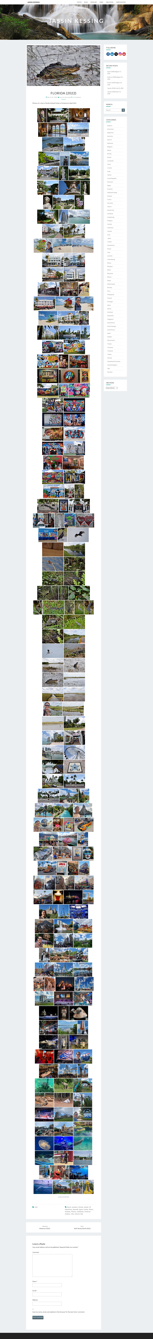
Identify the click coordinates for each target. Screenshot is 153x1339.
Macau (109, 263)
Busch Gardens (72, 1207)
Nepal (109, 280)
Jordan (109, 242)
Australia (110, 136)
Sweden (109, 337)
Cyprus (109, 175)
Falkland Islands (112, 192)
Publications (109, 2)
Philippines (110, 294)
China (109, 164)
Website (35, 1300)
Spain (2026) (111, 71)
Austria (109, 140)
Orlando (67, 1212)
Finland (109, 196)
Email (34, 1291)
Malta (109, 270)
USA (36, 1207)
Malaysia (110, 266)
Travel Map (93, 2)
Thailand (110, 351)
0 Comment (77, 97)
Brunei (109, 157)
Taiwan (109, 344)
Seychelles (110, 316)
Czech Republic (112, 178)
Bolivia (109, 154)
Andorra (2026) (111, 77)
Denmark (110, 182)
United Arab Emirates (113, 361)
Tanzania (110, 347)
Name (34, 1281)
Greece (109, 206)
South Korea (111, 330)
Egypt (109, 185)
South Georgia (111, 326)
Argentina (110, 132)
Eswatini (110, 189)
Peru (108, 291)
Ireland (109, 231)
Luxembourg (111, 259)
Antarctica (110, 129)
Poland (109, 298)
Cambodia (110, 161)
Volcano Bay (79, 1214)
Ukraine (109, 358)
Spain (109, 333)
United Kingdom (112, 365)
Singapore (110, 319)
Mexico (109, 277)
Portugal (110, 301)
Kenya (109, 249)
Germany (110, 203)
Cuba (108, 171)
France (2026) (111, 82)
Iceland (109, 224)
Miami (91, 1209)
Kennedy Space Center (80, 1209)
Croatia (109, 168)
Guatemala (110, 210)
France (109, 199)
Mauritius (110, 273)
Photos (79, 2)
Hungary (109, 220)
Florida (80, 1207)
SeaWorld (80, 1212)
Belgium (109, 147)
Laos (108, 252)
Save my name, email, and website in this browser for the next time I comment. (58, 1312)
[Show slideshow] (63, 1197)
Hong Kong (110, 217)
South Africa (111, 323)
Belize (109, 150)
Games (101, 2)
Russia (109, 309)
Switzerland (111, 340)
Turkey (109, 354)
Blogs (86, 2)
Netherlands (111, 284)
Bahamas (110, 143)
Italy (108, 235)
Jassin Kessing (33, 2)
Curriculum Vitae (121, 2)
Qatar (109, 305)
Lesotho (109, 256)
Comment (35, 1252)
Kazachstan (110, 245)
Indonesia (110, 228)
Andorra (109, 125)
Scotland (110, 312)
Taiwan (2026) (111, 92)
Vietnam (109, 372)
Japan (109, 238)
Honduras (110, 213)
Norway (109, 287)
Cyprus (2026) (111, 88)
